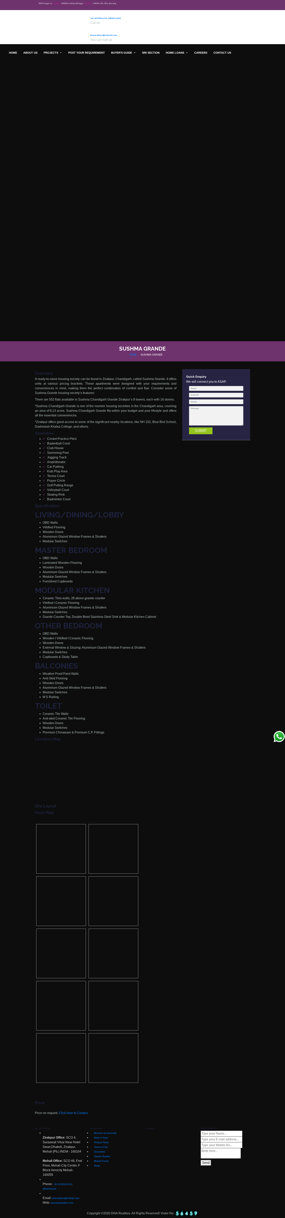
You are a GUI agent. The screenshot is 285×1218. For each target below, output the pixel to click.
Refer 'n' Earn (101, 1137)
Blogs (97, 1165)
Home (13, 52)
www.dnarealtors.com (62, 1203)
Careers (200, 52)
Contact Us (222, 52)
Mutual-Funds (101, 1161)
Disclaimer (99, 1151)
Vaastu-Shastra (102, 1156)
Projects (51, 52)
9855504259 (114, 18)
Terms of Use (101, 1147)
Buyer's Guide (121, 52)
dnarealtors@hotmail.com (103, 35)
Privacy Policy (101, 1142)
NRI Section (151, 52)
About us (30, 52)
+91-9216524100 (98, 18)
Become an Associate (105, 1133)
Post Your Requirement (86, 52)
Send (206, 1162)
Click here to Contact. (73, 1113)
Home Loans (175, 52)
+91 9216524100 (62, 1184)
